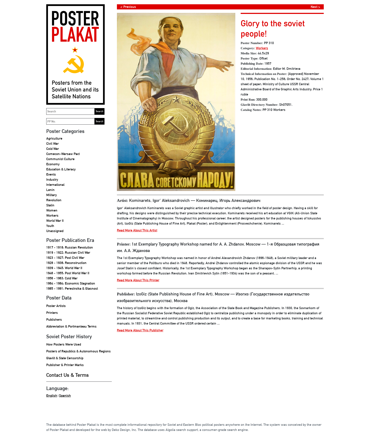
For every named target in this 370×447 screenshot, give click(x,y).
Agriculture (54, 138)
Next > (315, 7)
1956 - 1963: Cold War (62, 278)
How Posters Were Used (63, 344)
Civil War (52, 144)
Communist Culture (60, 159)
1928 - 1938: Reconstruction (66, 263)
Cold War (52, 149)
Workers (52, 215)
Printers (52, 313)
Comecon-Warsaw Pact (63, 154)
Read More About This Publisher (140, 330)
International (55, 185)
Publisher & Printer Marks (65, 365)
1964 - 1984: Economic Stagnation (70, 283)
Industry (52, 179)
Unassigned (54, 231)
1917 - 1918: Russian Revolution (69, 247)
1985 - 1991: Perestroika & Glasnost (72, 288)
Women (51, 210)
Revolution (53, 200)
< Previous (128, 7)
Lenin (50, 190)
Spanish (65, 395)
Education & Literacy (61, 169)
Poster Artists (56, 306)
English (51, 395)
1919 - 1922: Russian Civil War (68, 252)
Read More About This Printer (138, 280)
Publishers (54, 319)
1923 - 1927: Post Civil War (65, 258)
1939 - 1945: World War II (64, 268)
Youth (50, 226)
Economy (53, 164)
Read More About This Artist (137, 230)
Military (51, 195)
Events (51, 174)
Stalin (50, 205)
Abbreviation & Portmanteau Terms (71, 326)
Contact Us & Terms (67, 375)
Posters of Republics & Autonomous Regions (78, 351)
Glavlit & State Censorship (64, 358)
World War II (55, 221)
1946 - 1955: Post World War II (67, 273)
